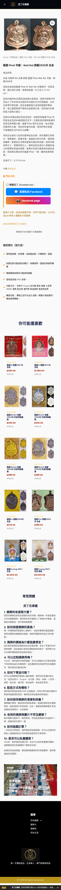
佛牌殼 (33, 828)
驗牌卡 (33, 824)
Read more (12, 378)
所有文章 (34, 832)
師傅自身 (14, 57)
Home (5, 57)
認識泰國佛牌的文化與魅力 (15, 224)
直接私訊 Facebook (28, 191)
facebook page (28, 200)
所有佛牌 (34, 820)
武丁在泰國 (23, 4)
